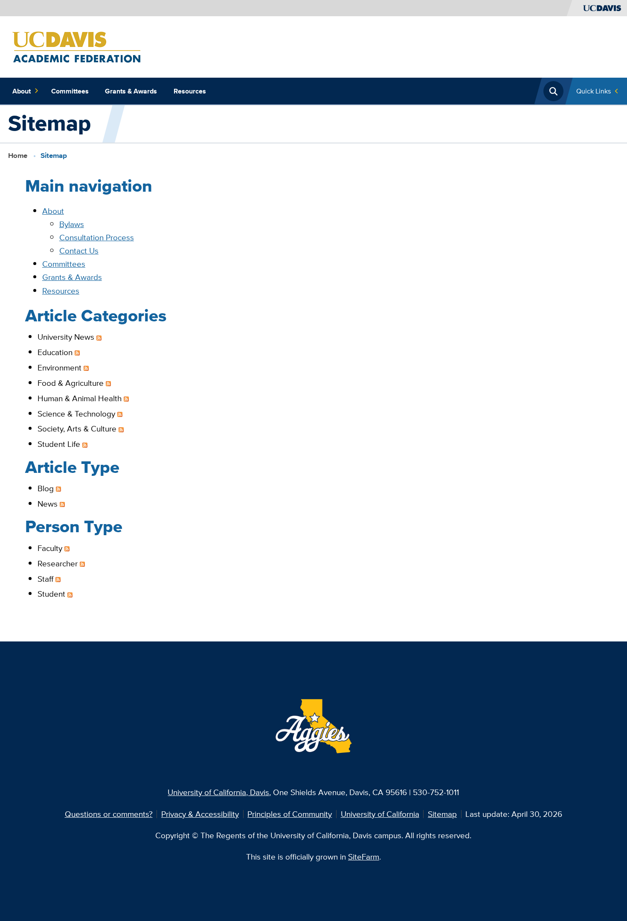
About (21, 91)
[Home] (76, 46)
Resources (190, 91)
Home (17, 155)
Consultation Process (96, 237)
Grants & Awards (131, 91)
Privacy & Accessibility (200, 814)
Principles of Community (289, 814)
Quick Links (593, 91)
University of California (380, 814)
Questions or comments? (109, 814)
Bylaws (71, 224)
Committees (70, 91)
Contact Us (79, 250)
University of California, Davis (218, 792)
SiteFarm (363, 857)
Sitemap (442, 814)
